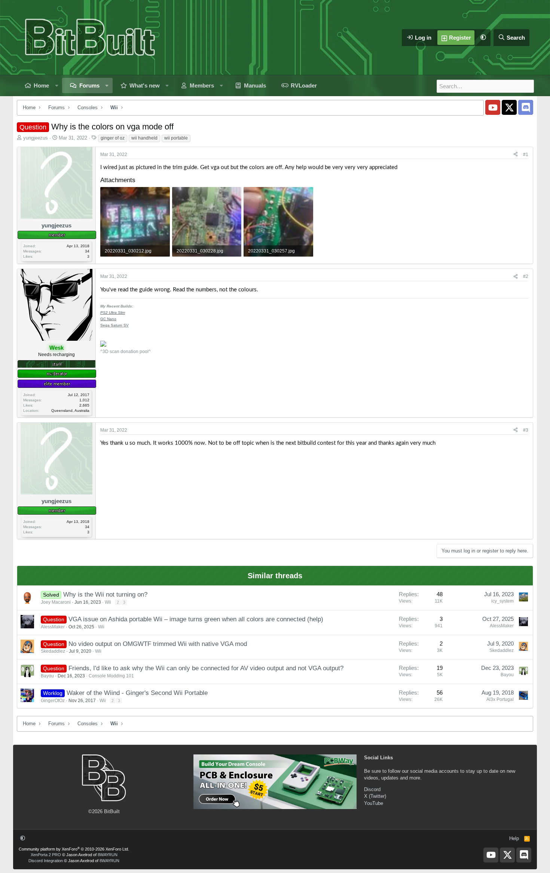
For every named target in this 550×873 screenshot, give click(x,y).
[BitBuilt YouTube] (492, 107)
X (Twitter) (375, 796)
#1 (525, 154)
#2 (525, 276)
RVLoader (304, 85)
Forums (89, 85)
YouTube (373, 803)
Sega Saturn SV (114, 325)
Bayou (47, 676)
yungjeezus (35, 138)
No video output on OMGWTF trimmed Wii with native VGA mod (157, 643)
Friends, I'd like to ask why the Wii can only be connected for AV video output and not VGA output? (205, 668)
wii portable (176, 138)
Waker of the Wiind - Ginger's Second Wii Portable (137, 692)
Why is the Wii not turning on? (105, 594)
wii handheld (144, 138)
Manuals (255, 85)
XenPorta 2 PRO (46, 854)
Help (514, 838)
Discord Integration (45, 860)
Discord (372, 789)
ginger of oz (113, 138)
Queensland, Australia (70, 410)
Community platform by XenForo (74, 849)
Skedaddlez (53, 651)
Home (41, 85)
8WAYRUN (107, 854)
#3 (525, 430)
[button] (483, 37)
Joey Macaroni (56, 602)
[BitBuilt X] (509, 107)
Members (202, 85)
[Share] (515, 154)
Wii (108, 602)
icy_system (502, 601)
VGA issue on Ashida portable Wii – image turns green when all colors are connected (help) (195, 619)
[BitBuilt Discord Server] (525, 107)
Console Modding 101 (111, 676)
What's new (144, 85)
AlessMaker (53, 627)
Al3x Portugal (500, 699)
